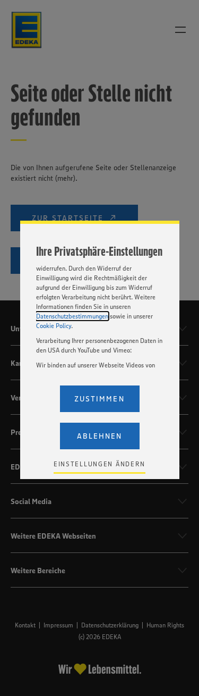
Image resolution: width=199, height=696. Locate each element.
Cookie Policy (53, 326)
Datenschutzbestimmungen (72, 316)
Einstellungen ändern (99, 464)
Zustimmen (99, 399)
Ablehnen (99, 436)
